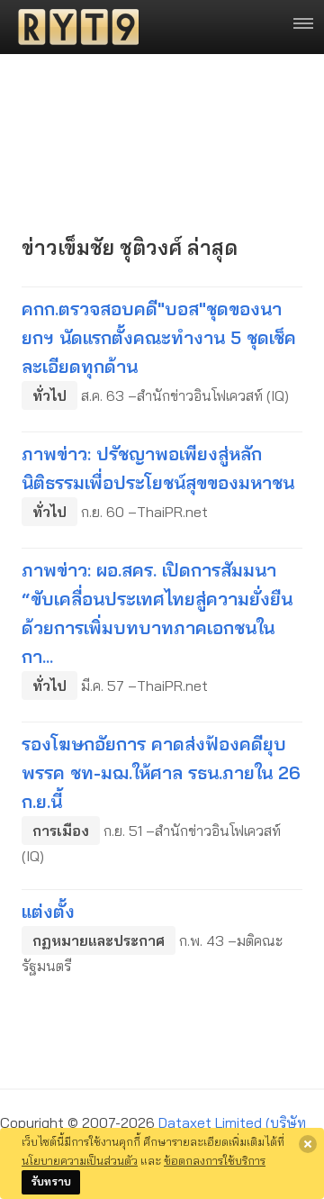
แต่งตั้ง (48, 911)
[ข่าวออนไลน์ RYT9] (73, 27)
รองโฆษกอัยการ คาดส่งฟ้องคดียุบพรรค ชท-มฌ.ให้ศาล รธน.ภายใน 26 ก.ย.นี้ (161, 772)
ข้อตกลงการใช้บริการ (215, 1160)
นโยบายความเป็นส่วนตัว (80, 1160)
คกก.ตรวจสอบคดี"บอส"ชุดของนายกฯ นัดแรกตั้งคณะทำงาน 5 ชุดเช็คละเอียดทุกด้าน (159, 337)
